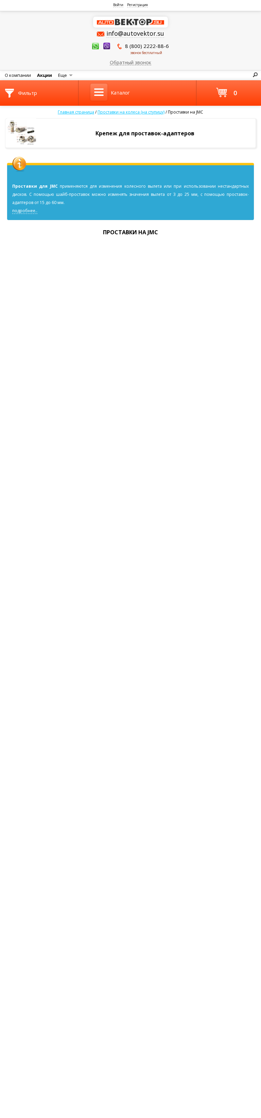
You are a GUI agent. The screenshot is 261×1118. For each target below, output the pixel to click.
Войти (118, 4)
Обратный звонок (130, 62)
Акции (44, 75)
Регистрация (137, 4)
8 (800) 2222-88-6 (147, 49)
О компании (18, 75)
